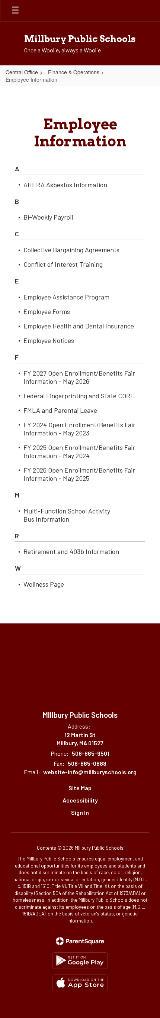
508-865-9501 (90, 753)
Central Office (22, 72)
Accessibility (80, 800)
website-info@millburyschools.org (90, 771)
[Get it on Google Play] (80, 960)
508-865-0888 (87, 763)
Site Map (80, 787)
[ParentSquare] (80, 941)
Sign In (80, 812)
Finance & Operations (73, 72)
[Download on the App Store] (80, 983)
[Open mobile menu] (15, 11)
